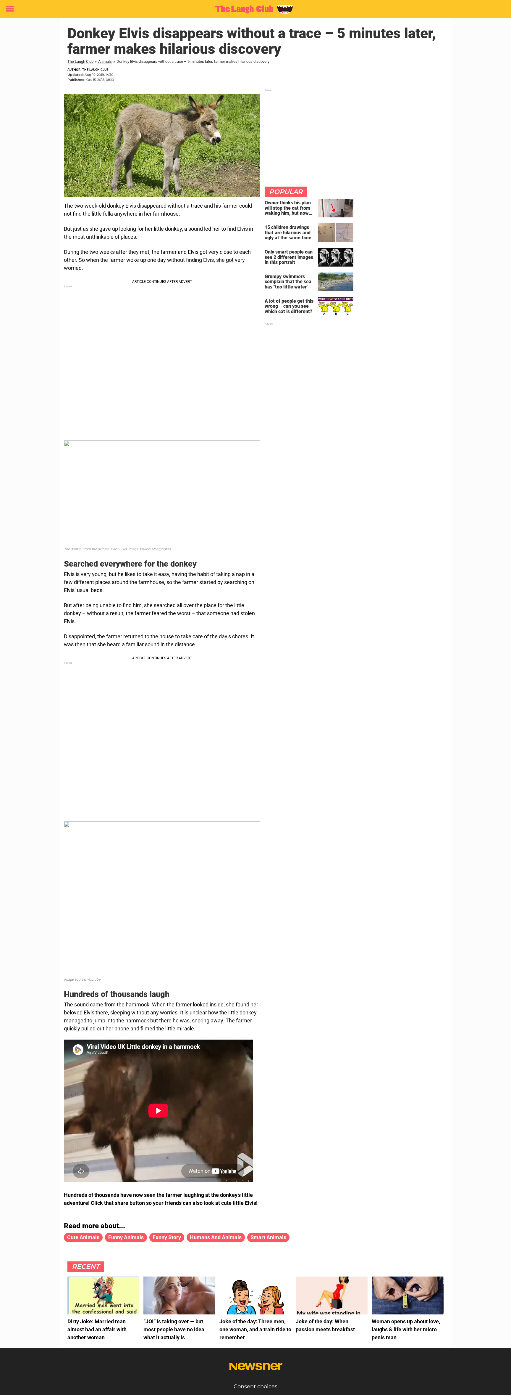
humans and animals (216, 1237)
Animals (105, 61)
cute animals (83, 1237)
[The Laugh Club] (253, 9)
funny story (167, 1237)
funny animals (126, 1237)
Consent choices (255, 1386)
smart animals (268, 1237)
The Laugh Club (80, 61)
